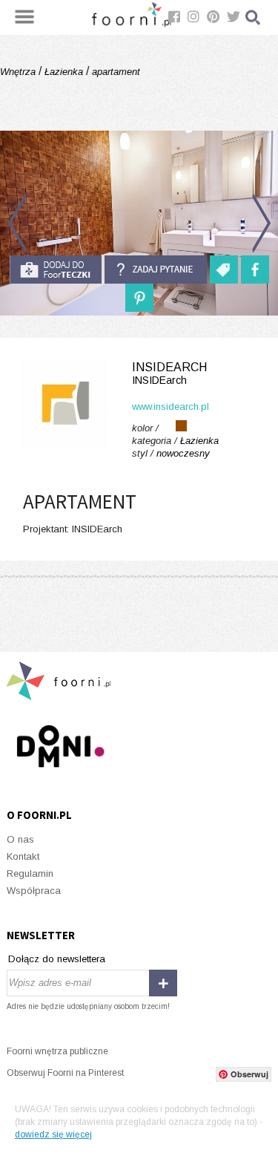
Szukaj (253, 17)
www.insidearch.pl (170, 406)
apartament (114, 71)
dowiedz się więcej (53, 1134)
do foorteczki (56, 269)
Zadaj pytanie (156, 269)
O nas (20, 839)
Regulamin (30, 873)
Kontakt (23, 856)
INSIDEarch (169, 373)
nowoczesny (183, 453)
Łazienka (64, 71)
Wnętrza (19, 71)
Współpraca (34, 890)
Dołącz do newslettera (56, 958)
